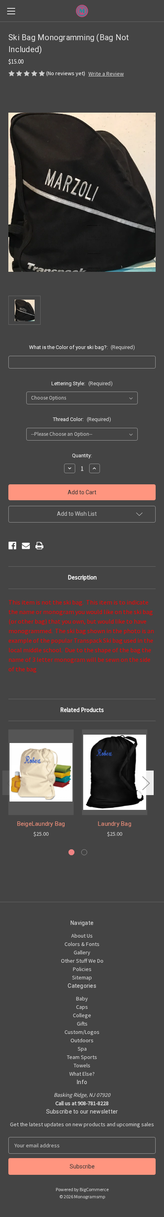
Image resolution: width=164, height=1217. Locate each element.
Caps (82, 1006)
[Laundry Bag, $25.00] (114, 772)
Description (82, 577)
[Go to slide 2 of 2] (84, 852)
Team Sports (82, 1057)
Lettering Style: (82, 383)
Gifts (82, 1023)
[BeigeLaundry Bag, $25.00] (41, 772)
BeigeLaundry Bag (41, 823)
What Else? (82, 1073)
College (82, 1015)
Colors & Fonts (82, 944)
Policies (82, 969)
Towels (82, 1065)
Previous (10, 783)
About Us (82, 935)
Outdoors (82, 1040)
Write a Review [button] (106, 73)
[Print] (39, 545)
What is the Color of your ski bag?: (82, 347)
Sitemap (82, 977)
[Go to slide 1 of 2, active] (71, 852)
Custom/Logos (82, 1032)
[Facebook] (12, 545)
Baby (82, 998)
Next (146, 783)
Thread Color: (82, 419)
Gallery (82, 952)
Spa (82, 1048)
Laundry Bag (114, 823)
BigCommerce (94, 1189)
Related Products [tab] (82, 710)
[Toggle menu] (11, 11)
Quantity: (82, 455)
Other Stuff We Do (82, 960)
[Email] (26, 545)
